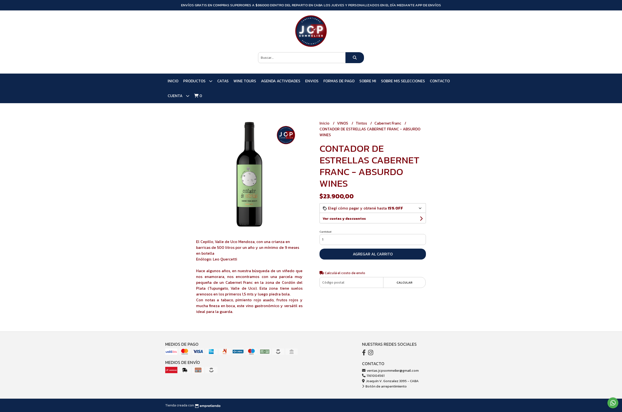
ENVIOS (312, 81)
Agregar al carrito (373, 254)
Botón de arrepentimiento (386, 386)
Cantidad (325, 232)
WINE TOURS (244, 81)
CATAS (223, 81)
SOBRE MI (367, 81)
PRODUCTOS (195, 81)
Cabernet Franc (388, 123)
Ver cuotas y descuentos (344, 218)
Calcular (404, 282)
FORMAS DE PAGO (338, 81)
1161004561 (375, 375)
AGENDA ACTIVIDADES (280, 81)
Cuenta (175, 96)
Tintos (362, 123)
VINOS (343, 123)
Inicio (173, 81)
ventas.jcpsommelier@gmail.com (392, 370)
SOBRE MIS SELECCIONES (403, 81)
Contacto (440, 81)
